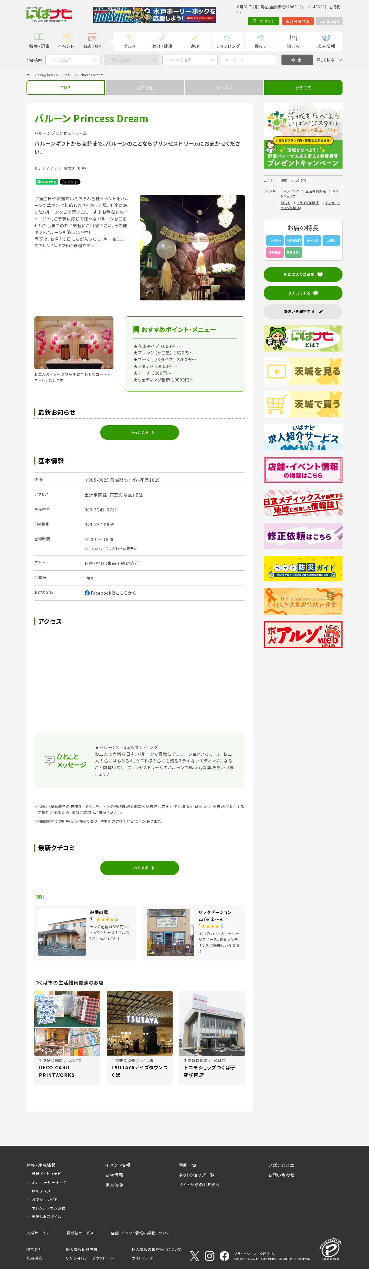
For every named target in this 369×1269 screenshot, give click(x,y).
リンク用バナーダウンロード (90, 1258)
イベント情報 (117, 1165)
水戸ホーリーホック (49, 1182)
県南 (284, 180)
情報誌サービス (80, 1232)
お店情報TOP (50, 74)
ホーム (31, 74)
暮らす (260, 46)
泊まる (293, 46)
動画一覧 (188, 1165)
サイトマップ (142, 1258)
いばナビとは (281, 1165)
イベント (66, 46)
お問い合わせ (281, 1175)
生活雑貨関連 (316, 191)
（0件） (81, 168)
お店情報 (114, 1175)
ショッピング (228, 46)
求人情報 (326, 46)
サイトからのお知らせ (199, 1184)
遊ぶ (195, 46)
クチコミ (303, 88)
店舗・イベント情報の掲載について (140, 1232)
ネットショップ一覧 (197, 1175)
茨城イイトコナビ (46, 1173)
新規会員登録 (298, 21)
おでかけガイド (45, 1199)
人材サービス (38, 1232)
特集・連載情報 (41, 1165)
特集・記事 (39, 46)
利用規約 (34, 1258)
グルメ (129, 46)
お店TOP (92, 46)
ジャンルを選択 (179, 59)
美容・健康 (162, 46)
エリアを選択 (60, 59)
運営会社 (34, 1249)
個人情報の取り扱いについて (157, 1249)
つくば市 (300, 180)
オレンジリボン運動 (48, 1208)
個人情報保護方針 (82, 1249)
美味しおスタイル (46, 1216)
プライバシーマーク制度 (252, 1253)
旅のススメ (41, 1191)
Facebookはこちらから (113, 593)
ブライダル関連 (308, 202)
